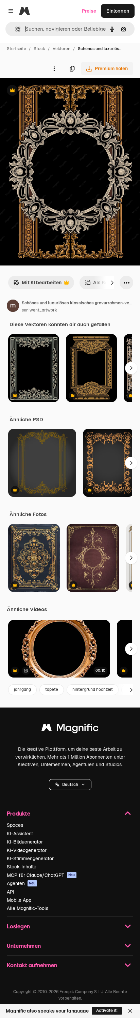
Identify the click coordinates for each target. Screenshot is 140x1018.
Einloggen (117, 11)
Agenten (21, 883)
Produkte (18, 813)
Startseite (16, 48)
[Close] (130, 1011)
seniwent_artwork (39, 310)
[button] (70, 784)
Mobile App (19, 900)
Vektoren (61, 48)
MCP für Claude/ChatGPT (41, 875)
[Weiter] (112, 282)
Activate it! (107, 1010)
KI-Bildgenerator (25, 842)
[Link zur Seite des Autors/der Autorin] (13, 307)
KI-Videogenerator (27, 850)
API (10, 892)
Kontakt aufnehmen (32, 965)
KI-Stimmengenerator (30, 858)
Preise (89, 11)
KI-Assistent (20, 834)
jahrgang (22, 689)
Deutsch (70, 784)
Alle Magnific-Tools (27, 908)
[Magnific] (70, 729)
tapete (51, 689)
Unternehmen (24, 945)
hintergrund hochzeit (92, 689)
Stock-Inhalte (21, 867)
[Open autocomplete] (15, 29)
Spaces (15, 825)
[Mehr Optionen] (54, 68)
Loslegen (18, 926)
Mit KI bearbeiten (37, 284)
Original (43, 91)
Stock (39, 48)
